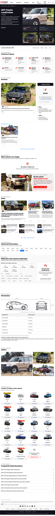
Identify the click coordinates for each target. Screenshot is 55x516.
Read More (3, 27)
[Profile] (53, 2)
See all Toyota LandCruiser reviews (27, 148)
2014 (8, 250)
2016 (50, 248)
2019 (36, 248)
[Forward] (53, 235)
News (11, 2)
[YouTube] (20, 506)
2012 (17, 250)
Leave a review (44, 29)
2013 (13, 250)
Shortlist (26, 2)
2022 (22, 248)
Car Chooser (39, 2)
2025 (8, 248)
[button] (30, 38)
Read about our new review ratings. (46, 99)
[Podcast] (34, 506)
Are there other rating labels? (44, 101)
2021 (27, 248)
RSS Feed (34, 511)
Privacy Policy (21, 511)
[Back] (50, 235)
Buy (33, 2)
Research (18, 2)
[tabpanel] (27, 114)
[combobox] (13, 48)
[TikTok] (27, 506)
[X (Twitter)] (30, 506)
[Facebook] (22, 506)
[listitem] (27, 250)
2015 (3, 250)
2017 (46, 248)
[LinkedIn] (32, 506)
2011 (22, 250)
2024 (13, 248)
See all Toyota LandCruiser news (27, 237)
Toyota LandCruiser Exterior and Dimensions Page (13, 338)
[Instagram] (25, 506)
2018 (41, 248)
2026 (3, 248)
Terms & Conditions (28, 511)
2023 (17, 248)
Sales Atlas (45, 2)
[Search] (51, 2)
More (50, 47)
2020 (32, 248)
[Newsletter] (49, 2)
